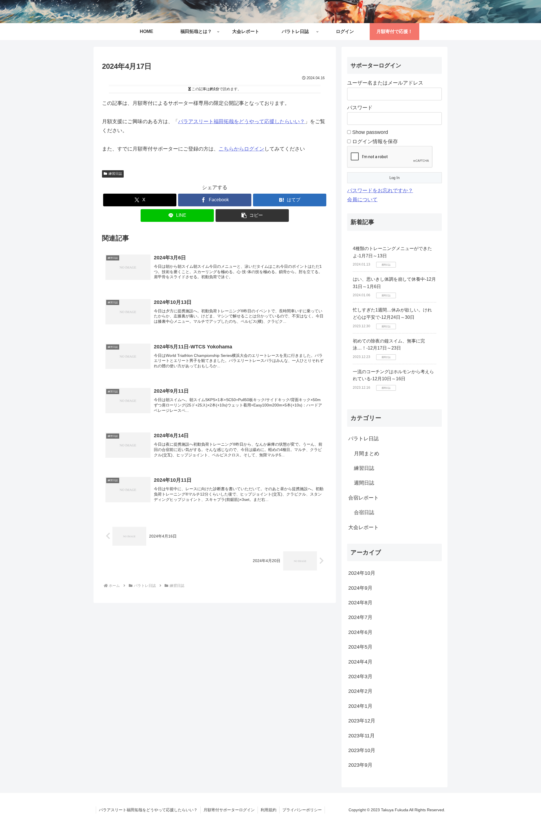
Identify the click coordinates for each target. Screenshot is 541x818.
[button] (252, 215)
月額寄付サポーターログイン (229, 810)
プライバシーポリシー (302, 810)
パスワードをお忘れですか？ (380, 190)
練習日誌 (115, 174)
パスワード (360, 107)
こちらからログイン (241, 149)
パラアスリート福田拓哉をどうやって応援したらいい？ (241, 121)
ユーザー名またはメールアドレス (385, 83)
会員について (362, 199)
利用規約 (268, 810)
